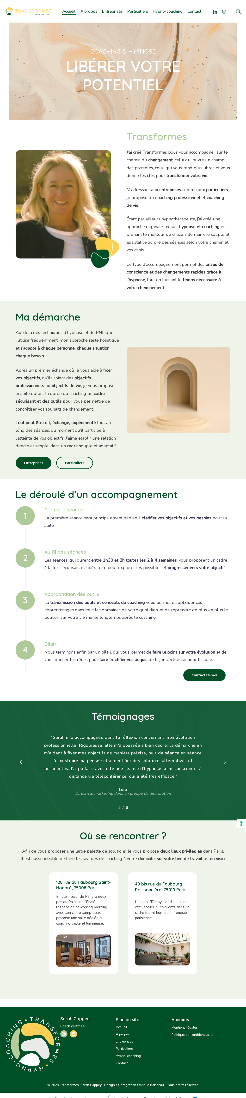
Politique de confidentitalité (193, 1034)
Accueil (121, 1027)
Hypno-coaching (128, 1056)
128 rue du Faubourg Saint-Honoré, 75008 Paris (83, 885)
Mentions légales (185, 1027)
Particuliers (124, 1048)
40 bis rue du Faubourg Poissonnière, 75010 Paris (160, 886)
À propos (123, 1034)
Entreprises (124, 1041)
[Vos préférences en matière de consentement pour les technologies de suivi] (241, 823)
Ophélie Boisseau (150, 1085)
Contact (122, 1063)
